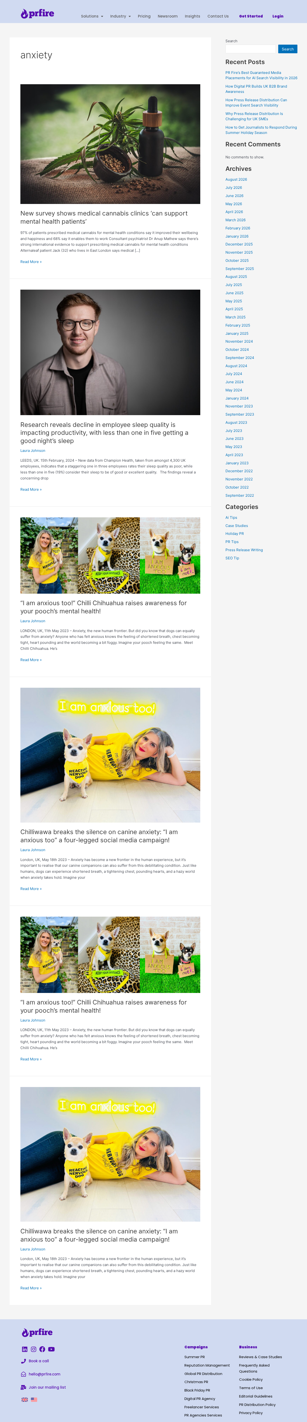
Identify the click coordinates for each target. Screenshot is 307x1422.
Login (277, 16)
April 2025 (234, 309)
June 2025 (234, 293)
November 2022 (239, 479)
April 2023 (234, 455)
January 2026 (236, 236)
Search (231, 41)
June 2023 (234, 438)
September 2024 (239, 357)
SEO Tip (232, 558)
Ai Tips (231, 517)
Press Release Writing (244, 550)
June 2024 (234, 382)
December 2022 (239, 471)
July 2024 (233, 373)
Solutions (90, 16)
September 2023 (239, 414)
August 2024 (236, 366)
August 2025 (236, 276)
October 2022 (237, 487)
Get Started (251, 16)
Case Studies (236, 525)
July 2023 (233, 430)
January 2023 (237, 463)
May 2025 (233, 301)
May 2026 (233, 204)
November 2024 (239, 341)
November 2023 (239, 406)
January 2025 (236, 333)
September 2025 (239, 268)
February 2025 (237, 325)
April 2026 (234, 211)
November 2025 (239, 252)
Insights (192, 16)
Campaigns (196, 1347)
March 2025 (235, 317)
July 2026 (233, 187)
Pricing (144, 16)
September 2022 (239, 495)
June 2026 (234, 195)
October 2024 (237, 349)
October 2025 (237, 260)
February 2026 (237, 228)
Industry (118, 16)
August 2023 (236, 422)
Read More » (31, 261)
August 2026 (236, 179)
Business (248, 1347)
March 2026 (235, 220)
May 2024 (233, 390)
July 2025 (233, 284)
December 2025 (239, 244)
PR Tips (232, 541)
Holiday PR (234, 533)
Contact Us (218, 16)
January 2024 (237, 398)
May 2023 (233, 446)
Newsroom (168, 16)
